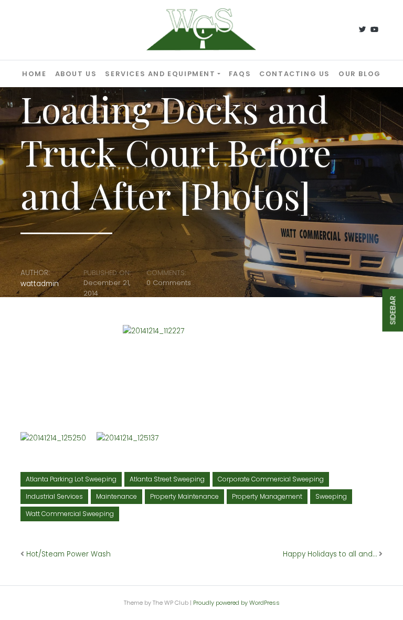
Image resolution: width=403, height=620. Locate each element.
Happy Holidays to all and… (330, 554)
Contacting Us (294, 73)
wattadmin (39, 284)
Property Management (267, 496)
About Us (76, 73)
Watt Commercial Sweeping (70, 513)
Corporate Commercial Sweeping (271, 479)
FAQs (240, 73)
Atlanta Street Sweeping (167, 479)
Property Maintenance (184, 496)
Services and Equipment (160, 73)
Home (34, 73)
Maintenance (116, 496)
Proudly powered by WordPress (236, 602)
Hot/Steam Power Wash (68, 554)
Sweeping (331, 496)
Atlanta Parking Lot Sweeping (71, 479)
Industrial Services (54, 496)
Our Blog (359, 73)
